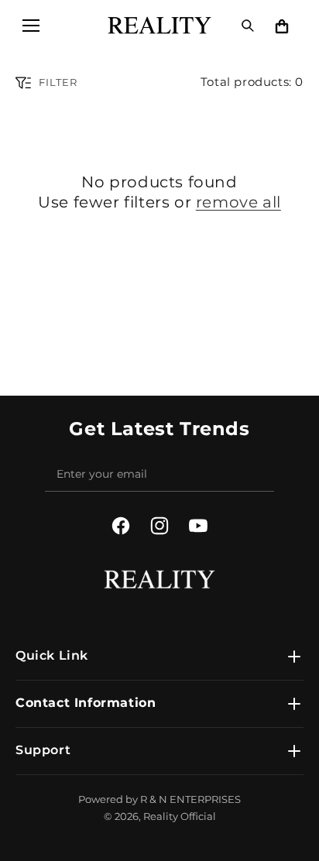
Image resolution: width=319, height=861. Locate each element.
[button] (31, 26)
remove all (238, 202)
